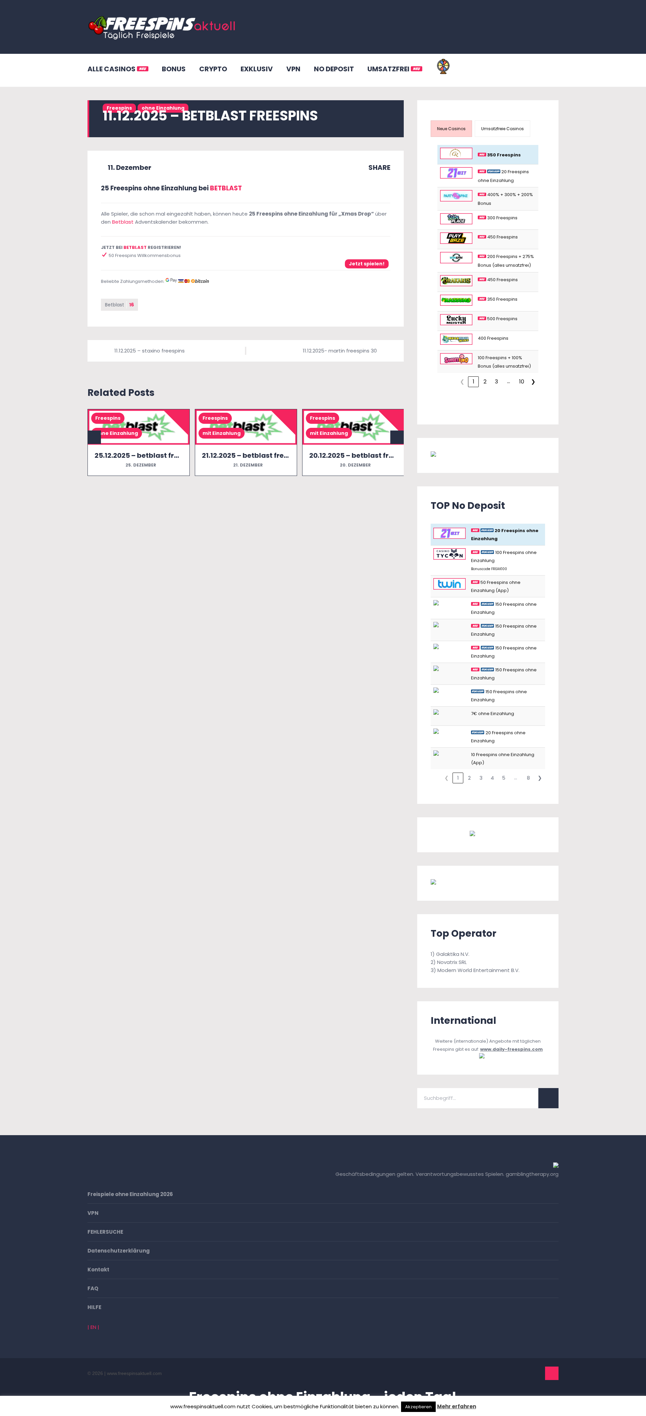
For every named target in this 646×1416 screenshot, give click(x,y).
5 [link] (503, 777)
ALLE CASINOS (112, 69)
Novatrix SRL (452, 962)
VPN (293, 69)
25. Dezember (140, 465)
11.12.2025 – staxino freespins (149, 350)
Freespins (107, 418)
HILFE (94, 1307)
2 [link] (485, 381)
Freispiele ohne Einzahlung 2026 (130, 1194)
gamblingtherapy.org (532, 1174)
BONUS (174, 69)
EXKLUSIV (257, 69)
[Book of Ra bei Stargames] (466, 883)
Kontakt (98, 1269)
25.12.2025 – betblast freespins (148, 455)
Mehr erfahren (456, 1406)
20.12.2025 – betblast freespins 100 (368, 455)
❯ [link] (533, 381)
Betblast (123, 221)
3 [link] (496, 381)
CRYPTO (213, 69)
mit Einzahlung (222, 433)
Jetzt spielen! (367, 263)
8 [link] (528, 777)
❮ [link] (462, 381)
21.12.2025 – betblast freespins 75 (259, 455)
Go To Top (552, 1373)
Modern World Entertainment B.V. (478, 970)
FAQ (92, 1288)
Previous (94, 437)
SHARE (378, 167)
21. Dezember (247, 465)
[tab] (451, 128)
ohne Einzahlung (116, 433)
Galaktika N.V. (452, 954)
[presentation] (451, 128)
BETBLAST (226, 188)
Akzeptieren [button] (418, 1407)
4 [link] (492, 777)
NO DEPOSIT (334, 69)
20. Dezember (355, 465)
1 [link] (473, 381)
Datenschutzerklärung (118, 1250)
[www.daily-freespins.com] (488, 1056)
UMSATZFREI (389, 69)
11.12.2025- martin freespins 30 (340, 350)
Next (397, 437)
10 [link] (521, 381)
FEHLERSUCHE (105, 1231)
